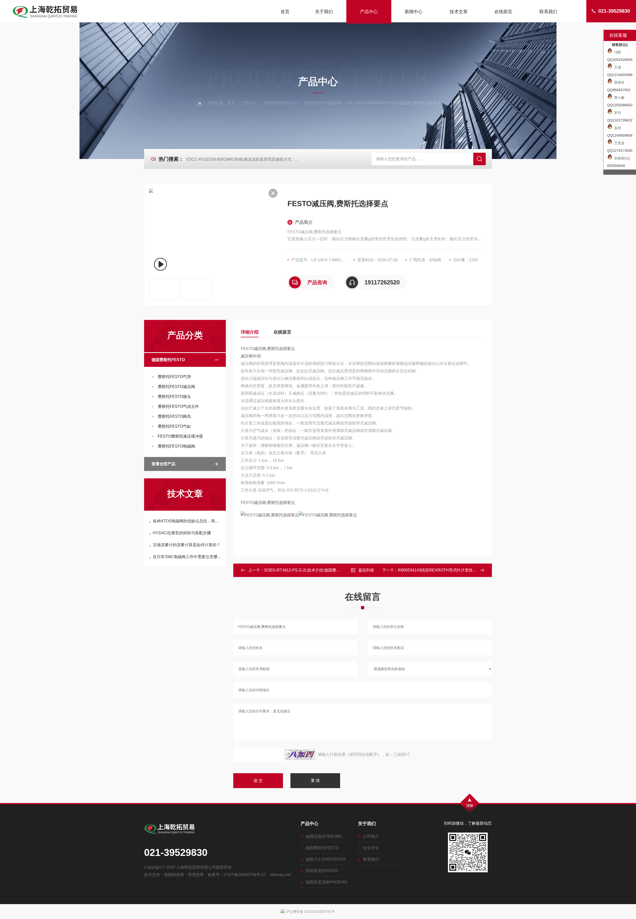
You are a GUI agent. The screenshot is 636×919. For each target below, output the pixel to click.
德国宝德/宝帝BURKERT (327, 836)
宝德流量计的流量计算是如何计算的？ (186, 545)
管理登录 (196, 875)
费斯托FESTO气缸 (174, 426)
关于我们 (324, 11)
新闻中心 (414, 11)
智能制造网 (174, 875)
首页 (284, 11)
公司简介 (371, 836)
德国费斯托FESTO (280, 103)
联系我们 (548, 11)
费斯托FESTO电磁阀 (176, 446)
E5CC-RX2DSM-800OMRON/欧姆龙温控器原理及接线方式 (239, 159)
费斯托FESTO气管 (174, 377)
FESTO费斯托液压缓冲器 (180, 436)
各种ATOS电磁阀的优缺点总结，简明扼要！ (187, 521)
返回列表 (366, 570)
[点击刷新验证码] (300, 755)
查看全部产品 (163, 464)
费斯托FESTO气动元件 (178, 406)
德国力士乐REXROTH (325, 859)
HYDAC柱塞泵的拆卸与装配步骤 (182, 533)
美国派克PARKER (322, 871)
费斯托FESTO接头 (174, 396)
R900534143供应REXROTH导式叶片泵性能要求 (441, 570)
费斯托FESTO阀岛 (174, 416)
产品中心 (369, 11)
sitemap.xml (280, 875)
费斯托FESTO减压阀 (322, 103)
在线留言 (503, 11)
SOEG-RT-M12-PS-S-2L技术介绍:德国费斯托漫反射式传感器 (318, 570)
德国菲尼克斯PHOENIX (327, 882)
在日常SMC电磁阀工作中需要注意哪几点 (187, 557)
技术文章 (459, 11)
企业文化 (371, 848)
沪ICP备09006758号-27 (245, 875)
